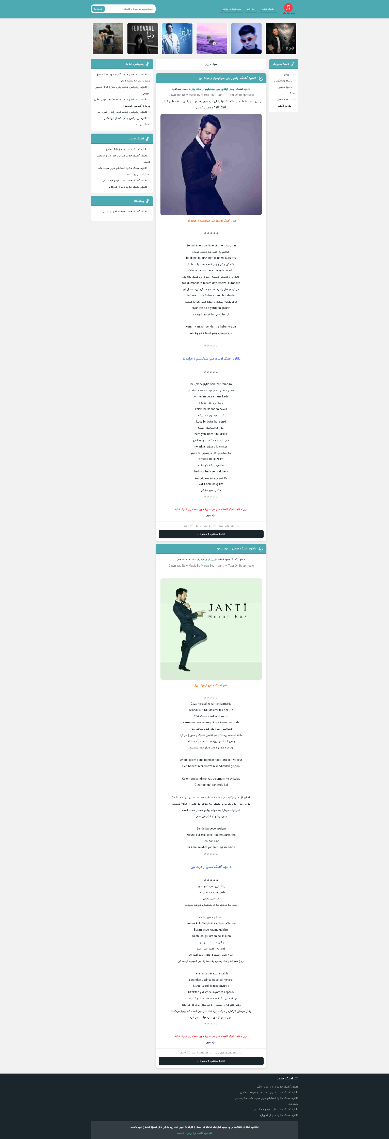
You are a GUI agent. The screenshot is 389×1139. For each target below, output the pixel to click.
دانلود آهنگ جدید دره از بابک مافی (126, 149)
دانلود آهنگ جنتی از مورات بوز (236, 549)
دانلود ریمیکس (283, 81)
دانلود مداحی (285, 100)
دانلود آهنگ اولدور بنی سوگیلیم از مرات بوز (227, 78)
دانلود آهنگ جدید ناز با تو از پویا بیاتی (124, 181)
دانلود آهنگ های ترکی (226, 1052)
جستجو (98, 9)
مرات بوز (211, 64)
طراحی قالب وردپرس (199, 1133)
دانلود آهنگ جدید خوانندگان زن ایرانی (124, 212)
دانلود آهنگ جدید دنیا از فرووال (128, 187)
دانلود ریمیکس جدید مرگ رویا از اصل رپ (122, 112)
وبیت (180, 1133)
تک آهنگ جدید (226, 526)
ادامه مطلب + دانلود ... (211, 534)
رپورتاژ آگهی (285, 106)
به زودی (288, 75)
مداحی (251, 9)
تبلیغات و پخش (231, 9)
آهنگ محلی (268, 9)
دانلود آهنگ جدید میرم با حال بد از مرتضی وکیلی (269, 1092)
